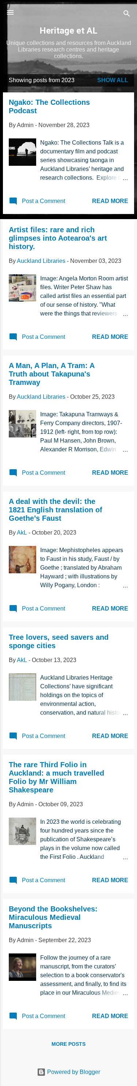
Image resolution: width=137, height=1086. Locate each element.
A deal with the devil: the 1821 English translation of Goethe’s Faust (55, 509)
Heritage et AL (68, 31)
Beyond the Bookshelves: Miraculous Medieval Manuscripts (53, 917)
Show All (112, 80)
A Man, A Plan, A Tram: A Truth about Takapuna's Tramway (51, 374)
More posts (68, 1044)
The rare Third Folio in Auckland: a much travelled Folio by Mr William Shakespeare (56, 777)
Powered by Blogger (73, 1072)
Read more (110, 201)
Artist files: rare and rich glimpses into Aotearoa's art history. (58, 238)
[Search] (126, 15)
